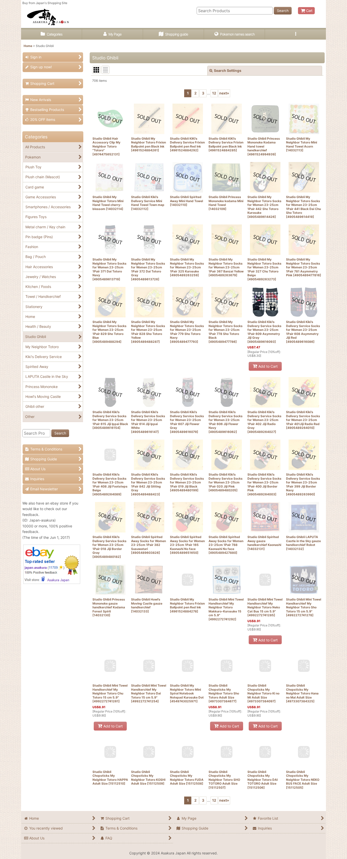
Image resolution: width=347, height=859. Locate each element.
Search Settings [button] (227, 70)
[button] (295, 34)
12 (214, 93)
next (224, 93)
